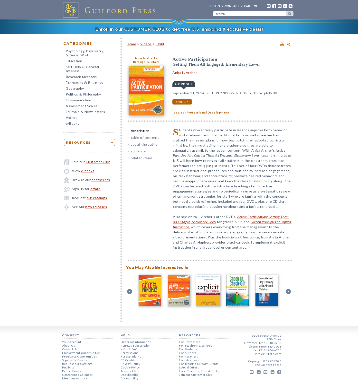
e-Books (72, 123)
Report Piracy (71, 371)
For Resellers (188, 356)
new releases (96, 207)
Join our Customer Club (195, 374)
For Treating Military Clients (199, 364)
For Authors (187, 353)
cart (248, 6)
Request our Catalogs (77, 364)
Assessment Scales (82, 106)
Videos (71, 117)
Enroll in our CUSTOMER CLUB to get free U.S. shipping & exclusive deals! (179, 29)
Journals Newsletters (85, 112)
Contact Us (70, 349)
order (182, 102)
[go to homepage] (111, 9)
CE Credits (128, 360)
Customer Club (98, 162)
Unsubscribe (130, 374)
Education (74, 61)
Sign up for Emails (74, 360)
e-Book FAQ (129, 349)
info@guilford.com (268, 354)
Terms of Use (130, 371)
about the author (145, 144)
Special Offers (189, 367)
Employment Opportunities (81, 353)
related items (142, 158)
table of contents (145, 137)
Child (160, 44)
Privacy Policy (130, 364)
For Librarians (189, 360)
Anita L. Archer (184, 72)
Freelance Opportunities (79, 356)
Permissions (130, 353)
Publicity (68, 367)
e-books (87, 171)
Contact (232, 6)
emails (95, 189)
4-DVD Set (184, 84)
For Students (188, 349)
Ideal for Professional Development (200, 112)
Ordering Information (136, 342)
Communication (78, 100)
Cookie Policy (130, 367)
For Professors (189, 342)
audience (138, 151)
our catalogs (97, 198)
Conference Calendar (77, 374)
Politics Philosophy (83, 94)
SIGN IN (214, 6)
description (140, 131)
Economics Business (84, 83)
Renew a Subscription (136, 345)
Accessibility (130, 378)
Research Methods (81, 77)
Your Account (71, 342)
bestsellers (101, 180)
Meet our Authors (74, 378)
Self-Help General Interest (82, 69)
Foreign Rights (131, 356)
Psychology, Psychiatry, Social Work (85, 53)
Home (131, 44)
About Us (68, 345)
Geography (75, 88)
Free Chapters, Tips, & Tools (199, 371)
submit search (289, 13)
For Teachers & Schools (195, 345)
